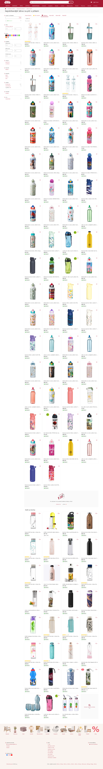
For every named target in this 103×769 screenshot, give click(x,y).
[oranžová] (6, 37)
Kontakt (8, 745)
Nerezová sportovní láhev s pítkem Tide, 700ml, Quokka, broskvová (76, 406)
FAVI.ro (65, 764)
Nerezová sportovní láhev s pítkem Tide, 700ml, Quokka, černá (38, 276)
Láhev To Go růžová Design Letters (51, 584)
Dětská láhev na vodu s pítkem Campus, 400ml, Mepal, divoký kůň (39, 172)
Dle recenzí (37, 15)
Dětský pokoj (79, 735)
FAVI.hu (69, 764)
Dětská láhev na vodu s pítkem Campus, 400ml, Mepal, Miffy (56, 406)
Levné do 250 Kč (9, 26)
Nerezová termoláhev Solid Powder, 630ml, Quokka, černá (74, 610)
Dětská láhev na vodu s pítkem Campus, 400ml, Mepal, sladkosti (57, 328)
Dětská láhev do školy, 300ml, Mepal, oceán (71, 688)
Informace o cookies (52, 757)
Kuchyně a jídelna (11, 8)
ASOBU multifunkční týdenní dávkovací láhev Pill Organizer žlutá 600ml (59, 532)
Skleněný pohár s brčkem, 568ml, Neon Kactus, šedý (36, 94)
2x (30, 660)
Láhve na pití (29, 8)
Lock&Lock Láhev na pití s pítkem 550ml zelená (72, 276)
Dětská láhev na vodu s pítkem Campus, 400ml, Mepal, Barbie (57, 458)
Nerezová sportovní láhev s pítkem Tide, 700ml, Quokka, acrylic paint (58, 250)
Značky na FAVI (51, 747)
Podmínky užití (51, 755)
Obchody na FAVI (51, 745)
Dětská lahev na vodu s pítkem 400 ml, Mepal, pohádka (55, 224)
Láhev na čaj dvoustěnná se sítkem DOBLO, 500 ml (35, 610)
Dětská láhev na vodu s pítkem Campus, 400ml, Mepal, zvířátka (75, 224)
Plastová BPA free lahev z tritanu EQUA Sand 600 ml (55, 636)
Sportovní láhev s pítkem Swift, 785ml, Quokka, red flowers (56, 485)
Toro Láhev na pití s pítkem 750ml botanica (90, 406)
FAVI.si (95, 764)
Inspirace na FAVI (51, 749)
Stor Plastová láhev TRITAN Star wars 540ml (53, 432)
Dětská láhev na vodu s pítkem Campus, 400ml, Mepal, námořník (76, 172)
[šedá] (17, 35)
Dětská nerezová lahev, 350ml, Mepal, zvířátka (34, 250)
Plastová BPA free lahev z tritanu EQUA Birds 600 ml (36, 532)
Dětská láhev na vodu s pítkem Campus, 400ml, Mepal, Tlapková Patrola (59, 68)
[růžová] (13, 35)
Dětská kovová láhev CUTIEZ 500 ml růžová (53, 120)
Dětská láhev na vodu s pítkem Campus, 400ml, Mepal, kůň (37, 458)
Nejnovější (51, 15)
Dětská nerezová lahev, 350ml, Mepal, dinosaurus (54, 172)
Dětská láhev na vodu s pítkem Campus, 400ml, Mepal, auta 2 (38, 146)
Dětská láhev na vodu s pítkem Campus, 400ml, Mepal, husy (37, 302)
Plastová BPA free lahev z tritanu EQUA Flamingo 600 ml (37, 662)
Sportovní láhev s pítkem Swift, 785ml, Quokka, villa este (74, 302)
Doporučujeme (28, 15)
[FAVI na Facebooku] (7, 755)
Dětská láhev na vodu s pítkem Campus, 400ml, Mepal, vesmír (75, 68)
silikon (6, 76)
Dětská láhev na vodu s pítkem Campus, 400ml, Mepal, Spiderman (39, 224)
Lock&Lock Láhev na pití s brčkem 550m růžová (54, 714)
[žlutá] (12, 35)
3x (30, 556)
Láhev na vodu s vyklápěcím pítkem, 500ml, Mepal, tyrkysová (57, 354)
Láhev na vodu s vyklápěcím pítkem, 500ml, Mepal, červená (37, 406)
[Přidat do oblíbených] (97, 154)
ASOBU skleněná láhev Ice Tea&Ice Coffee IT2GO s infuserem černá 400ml (78, 584)
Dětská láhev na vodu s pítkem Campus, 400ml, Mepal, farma (38, 198)
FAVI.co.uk (84, 764)
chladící (7, 93)
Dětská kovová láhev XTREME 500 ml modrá (90, 172)
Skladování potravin (21, 8)
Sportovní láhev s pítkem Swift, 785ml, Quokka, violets (36, 354)
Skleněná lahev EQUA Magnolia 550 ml (89, 662)
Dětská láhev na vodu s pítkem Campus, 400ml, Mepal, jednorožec (39, 68)
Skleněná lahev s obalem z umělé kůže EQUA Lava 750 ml (74, 662)
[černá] (6, 35)
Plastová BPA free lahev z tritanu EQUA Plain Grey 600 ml (37, 584)
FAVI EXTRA (50, 754)
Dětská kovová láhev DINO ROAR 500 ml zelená (54, 276)
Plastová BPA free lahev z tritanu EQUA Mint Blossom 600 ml (38, 558)
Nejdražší (64, 15)
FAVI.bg (88, 764)
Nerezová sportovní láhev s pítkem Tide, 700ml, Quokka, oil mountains (77, 328)
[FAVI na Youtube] (11, 755)
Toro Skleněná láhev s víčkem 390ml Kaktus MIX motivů (74, 714)
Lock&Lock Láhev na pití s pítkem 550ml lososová (91, 68)
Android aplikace (94, 744)
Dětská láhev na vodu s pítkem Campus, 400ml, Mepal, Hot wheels (76, 380)
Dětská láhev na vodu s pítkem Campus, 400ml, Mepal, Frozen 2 (57, 42)
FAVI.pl (61, 764)
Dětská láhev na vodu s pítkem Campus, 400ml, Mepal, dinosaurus (39, 120)
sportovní (7, 62)
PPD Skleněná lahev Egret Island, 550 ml (90, 688)
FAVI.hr (72, 764)
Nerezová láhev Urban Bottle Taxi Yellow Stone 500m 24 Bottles (76, 458)
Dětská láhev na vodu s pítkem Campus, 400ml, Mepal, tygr (56, 380)
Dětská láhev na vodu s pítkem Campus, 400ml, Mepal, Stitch (57, 146)
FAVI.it (76, 764)
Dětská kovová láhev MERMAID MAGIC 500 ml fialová (55, 198)
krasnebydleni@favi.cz (12, 744)
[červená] (8, 35)
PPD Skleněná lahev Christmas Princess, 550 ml (54, 610)
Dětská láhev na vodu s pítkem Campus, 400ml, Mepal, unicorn (75, 354)
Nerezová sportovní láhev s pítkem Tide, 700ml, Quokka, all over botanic (77, 432)
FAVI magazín (50, 750)
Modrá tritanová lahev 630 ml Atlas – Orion (53, 662)
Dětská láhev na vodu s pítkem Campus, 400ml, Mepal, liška (37, 380)
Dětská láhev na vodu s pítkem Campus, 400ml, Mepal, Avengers (76, 120)
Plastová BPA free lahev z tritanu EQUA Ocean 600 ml (73, 636)
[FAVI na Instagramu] (9, 755)
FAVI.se (79, 764)
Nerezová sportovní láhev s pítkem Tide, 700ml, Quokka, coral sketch (39, 432)
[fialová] (15, 35)
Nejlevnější (58, 15)
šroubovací (7, 84)
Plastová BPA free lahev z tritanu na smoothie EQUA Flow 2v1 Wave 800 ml (78, 94)
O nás (49, 744)
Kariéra (7, 747)
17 (40, 513)
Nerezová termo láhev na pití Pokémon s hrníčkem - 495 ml (56, 688)
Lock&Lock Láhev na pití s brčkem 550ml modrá (72, 250)
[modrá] (10, 35)
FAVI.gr (91, 764)
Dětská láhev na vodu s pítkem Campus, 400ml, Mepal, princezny (76, 146)
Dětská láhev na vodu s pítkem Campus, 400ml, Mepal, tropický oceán (77, 198)
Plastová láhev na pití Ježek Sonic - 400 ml (34, 688)
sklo (6, 78)
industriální (7, 98)
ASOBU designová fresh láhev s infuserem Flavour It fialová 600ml (39, 636)
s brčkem (7, 63)
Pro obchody (50, 752)
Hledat (71, 2)
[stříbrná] (8, 37)
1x (30, 41)
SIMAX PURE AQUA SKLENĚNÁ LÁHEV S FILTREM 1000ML (74, 558)
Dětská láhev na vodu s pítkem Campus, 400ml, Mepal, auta (56, 302)
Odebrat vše (58, 504)
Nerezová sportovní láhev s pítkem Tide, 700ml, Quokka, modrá (38, 485)
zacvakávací (8, 85)
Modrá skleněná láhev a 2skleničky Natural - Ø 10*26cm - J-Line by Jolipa (40, 714)
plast (6, 75)
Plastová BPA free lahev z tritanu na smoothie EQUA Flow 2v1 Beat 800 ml (40, 42)
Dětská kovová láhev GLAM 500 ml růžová (90, 94)
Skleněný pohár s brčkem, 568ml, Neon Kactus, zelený (74, 42)
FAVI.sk (58, 764)
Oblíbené (45, 15)
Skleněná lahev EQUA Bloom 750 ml (51, 558)
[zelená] (19, 35)
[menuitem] (7, 6)
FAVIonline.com (9, 764)
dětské (6, 69)
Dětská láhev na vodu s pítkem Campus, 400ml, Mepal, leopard (38, 328)
